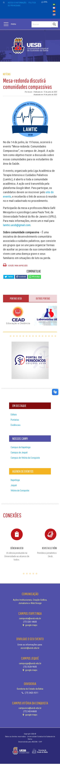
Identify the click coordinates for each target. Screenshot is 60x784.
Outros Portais (43, 298)
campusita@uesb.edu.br (30, 618)
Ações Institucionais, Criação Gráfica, (30, 600)
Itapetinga (15, 480)
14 (52, 336)
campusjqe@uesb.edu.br (30, 663)
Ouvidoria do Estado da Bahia (30, 689)
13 (49, 336)
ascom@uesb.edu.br (30, 648)
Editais (14, 414)
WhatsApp (36, 277)
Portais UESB (16, 298)
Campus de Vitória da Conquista (25, 458)
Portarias (15, 420)
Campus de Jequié (19, 452)
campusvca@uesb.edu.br (30, 708)
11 (42, 336)
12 (46, 336)
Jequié (14, 485)
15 (55, 336)
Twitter (10, 277)
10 (39, 336)
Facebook (22, 277)
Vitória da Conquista (20, 490)
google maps (31, 625)
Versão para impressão (17, 266)
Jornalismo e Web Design (30, 603)
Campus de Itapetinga (20, 447)
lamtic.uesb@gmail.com (16, 225)
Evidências (15, 425)
